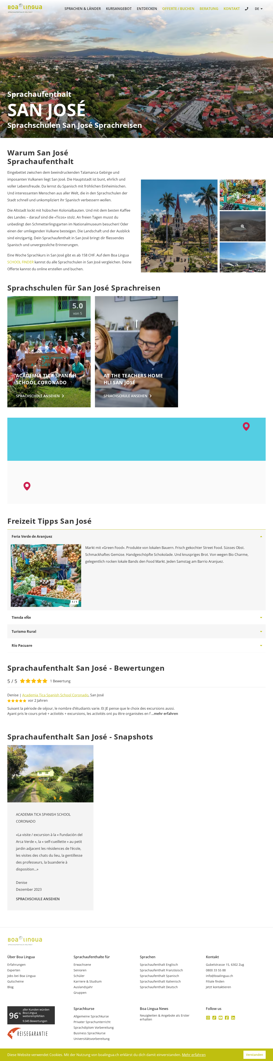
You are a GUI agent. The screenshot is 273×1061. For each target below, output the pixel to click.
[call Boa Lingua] (247, 9)
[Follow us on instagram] (208, 1017)
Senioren (80, 970)
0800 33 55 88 (216, 970)
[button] (246, 426)
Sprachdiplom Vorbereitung (94, 1028)
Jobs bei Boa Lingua (21, 976)
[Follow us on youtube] (220, 1017)
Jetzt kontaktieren (218, 987)
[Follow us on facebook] (226, 1017)
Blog (10, 987)
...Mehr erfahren (164, 713)
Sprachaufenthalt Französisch (161, 970)
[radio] (22, 680)
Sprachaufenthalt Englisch (159, 965)
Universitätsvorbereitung (92, 1039)
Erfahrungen (16, 965)
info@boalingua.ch (219, 976)
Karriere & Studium (88, 981)
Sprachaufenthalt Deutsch (159, 987)
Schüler (79, 976)
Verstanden (254, 1055)
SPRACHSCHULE (38, 396)
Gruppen (80, 993)
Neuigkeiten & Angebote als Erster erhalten (164, 1017)
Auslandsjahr (83, 987)
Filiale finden (215, 981)
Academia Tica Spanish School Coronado (55, 695)
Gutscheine (15, 981)
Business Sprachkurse (90, 1033)
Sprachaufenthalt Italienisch (160, 981)
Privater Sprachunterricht (92, 1022)
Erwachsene (82, 965)
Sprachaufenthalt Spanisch (159, 976)
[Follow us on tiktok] (214, 1017)
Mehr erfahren (194, 1054)
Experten (13, 970)
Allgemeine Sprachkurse (91, 1016)
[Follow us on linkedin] (233, 1017)
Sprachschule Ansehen (38, 899)
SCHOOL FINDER (20, 262)
